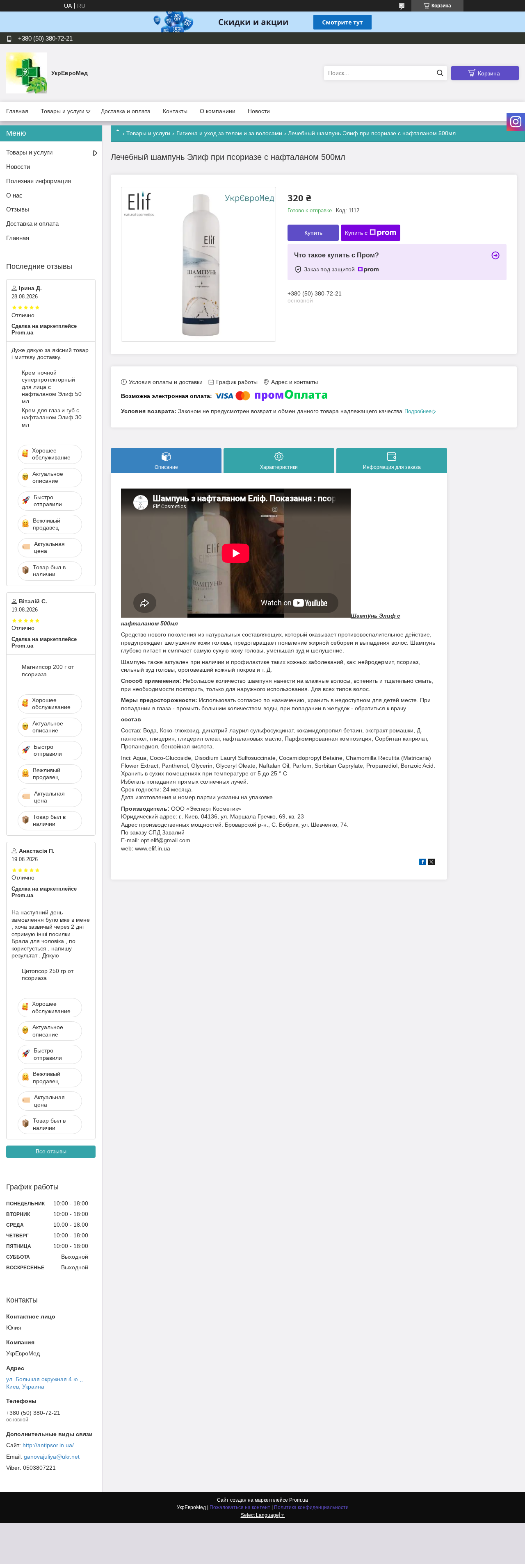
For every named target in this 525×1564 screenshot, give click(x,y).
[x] (431, 863)
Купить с (356, 233)
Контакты (175, 111)
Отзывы (17, 209)
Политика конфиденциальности (311, 1507)
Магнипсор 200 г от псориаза (48, 670)
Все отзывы (51, 1151)
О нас (14, 195)
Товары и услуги (62, 111)
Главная (17, 111)
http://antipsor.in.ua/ (48, 1445)
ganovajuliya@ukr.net (52, 1456)
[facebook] (422, 863)
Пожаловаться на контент (240, 1507)
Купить (313, 233)
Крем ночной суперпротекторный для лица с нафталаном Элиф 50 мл (52, 387)
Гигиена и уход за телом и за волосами (229, 133)
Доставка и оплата (126, 111)
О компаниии (217, 111)
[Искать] (440, 73)
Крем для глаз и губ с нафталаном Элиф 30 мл (52, 417)
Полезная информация (38, 180)
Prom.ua (298, 1500)
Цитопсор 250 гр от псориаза (47, 975)
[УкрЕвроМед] (26, 72)
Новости (259, 111)
